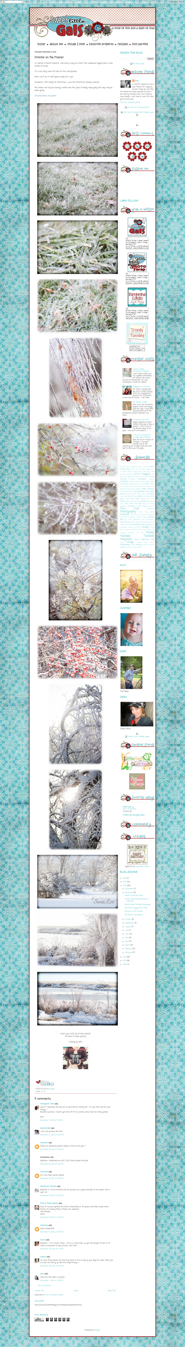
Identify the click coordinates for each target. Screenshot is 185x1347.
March (128, 945)
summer (137, 527)
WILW (145, 545)
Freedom (137, 489)
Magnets (143, 499)
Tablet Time (135, 529)
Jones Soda (123, 496)
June (127, 934)
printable (144, 515)
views (122, 542)
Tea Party (143, 529)
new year (138, 503)
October (128, 919)
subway (130, 527)
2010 (125, 960)
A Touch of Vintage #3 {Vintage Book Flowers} (142, 436)
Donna (43, 1240)
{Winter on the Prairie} (134, 911)
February (129, 948)
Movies (126, 504)
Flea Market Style (148, 486)
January (128, 952)
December (129, 889)
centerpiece (132, 479)
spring (147, 524)
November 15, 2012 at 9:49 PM (52, 1135)
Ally (128, 469)
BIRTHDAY (137, 474)
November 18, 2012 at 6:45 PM (52, 1195)
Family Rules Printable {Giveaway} (138, 904)
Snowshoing (128, 524)
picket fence (143, 512)
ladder (140, 496)
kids (136, 496)
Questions (131, 517)
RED (122, 519)
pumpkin (151, 515)
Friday (143, 489)
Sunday (145, 527)
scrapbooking (150, 520)
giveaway (140, 491)
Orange (152, 504)
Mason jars (124, 501)
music (131, 503)
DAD (147, 481)
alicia (42, 1274)
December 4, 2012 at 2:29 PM (51, 1280)
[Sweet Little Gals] (137, 343)
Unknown (44, 1143)
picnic (152, 512)
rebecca (43, 1257)
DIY (121, 484)
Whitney (138, 544)
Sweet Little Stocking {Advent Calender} (136, 900)
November (129, 892)
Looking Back (129, 499)
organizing (123, 506)
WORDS (139, 547)
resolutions (136, 520)
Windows (151, 545)
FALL (147, 484)
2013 (125, 882)
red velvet (128, 520)
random (138, 517)
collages (131, 481)
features (132, 486)
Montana (144, 501)
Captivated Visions (142, 866)
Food (133, 489)
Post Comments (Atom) (54, 1295)
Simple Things (145, 522)
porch (138, 515)
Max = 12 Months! (129, 809)
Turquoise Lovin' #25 (141, 419)
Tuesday (149, 536)
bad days (146, 471)
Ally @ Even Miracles (48, 1186)
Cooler (137, 481)
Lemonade (146, 496)
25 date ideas (124, 466)
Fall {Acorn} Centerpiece (134, 915)
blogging (146, 474)
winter (43, 1091)
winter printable (130, 547)
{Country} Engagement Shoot (136, 908)
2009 (125, 964)
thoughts (123, 533)
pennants (151, 506)
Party (145, 506)
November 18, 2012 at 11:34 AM (52, 1178)
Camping (123, 479)
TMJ (142, 533)
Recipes (151, 517)
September (129, 923)
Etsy (143, 484)
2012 (125, 885)
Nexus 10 (146, 504)
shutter (138, 522)
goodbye (147, 491)
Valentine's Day (147, 539)
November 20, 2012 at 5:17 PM (51, 1249)
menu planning (135, 501)
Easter (125, 484)
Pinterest (124, 514)
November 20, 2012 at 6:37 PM (52, 1266)
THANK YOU (150, 529)
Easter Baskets (134, 484)
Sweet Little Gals (125, 529)
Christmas (124, 481)
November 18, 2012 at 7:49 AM (52, 1149)
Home (76, 1290)
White (133, 545)
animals (132, 469)
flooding (122, 489)
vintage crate (142, 542)
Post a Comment (44, 1285)
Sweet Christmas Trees (134, 895)
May (127, 937)
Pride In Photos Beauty (49, 1203)
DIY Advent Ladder (140, 402)
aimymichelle (45, 1128)
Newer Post (39, 1290)
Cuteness (142, 481)
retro (143, 520)
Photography (128, 511)
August (128, 926)
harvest (128, 494)
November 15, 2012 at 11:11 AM (51, 1120)
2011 (124, 957)
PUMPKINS (123, 517)
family (152, 484)
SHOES (133, 522)
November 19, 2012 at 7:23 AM (52, 1217)
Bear (152, 471)
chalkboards (142, 479)
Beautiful (123, 474)
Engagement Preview (141, 386)
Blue (152, 474)
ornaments (132, 506)
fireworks (139, 486)
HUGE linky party (139, 494)
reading (144, 517)
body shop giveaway (127, 477)
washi (152, 542)
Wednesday (125, 544)
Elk (140, 484)
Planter (133, 515)
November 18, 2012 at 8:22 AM (52, 1164)
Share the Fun (125, 522)
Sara (137, 81)
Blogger (97, 1330)
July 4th (131, 496)
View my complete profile (130, 102)
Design (152, 481)
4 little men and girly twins (134, 815)
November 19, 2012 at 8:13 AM (51, 1232)
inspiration (150, 494)
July (127, 930)
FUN (135, 491)
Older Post (112, 1290)
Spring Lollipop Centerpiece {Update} (141, 370)
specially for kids (139, 524)
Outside (139, 506)
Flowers (128, 489)
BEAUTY (129, 474)
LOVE (137, 498)
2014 (125, 878)
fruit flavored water (126, 491)
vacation (137, 539)
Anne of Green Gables (143, 469)
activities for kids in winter (139, 466)
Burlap (152, 476)
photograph (150, 509)
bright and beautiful (142, 477)
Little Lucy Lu (128, 807)
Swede (152, 527)
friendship (150, 489)
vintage (130, 542)
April (127, 941)
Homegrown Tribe (47, 1104)
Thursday (131, 533)
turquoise (126, 539)
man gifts (150, 499)
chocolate (151, 479)
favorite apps (124, 486)
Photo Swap (129, 508)
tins (137, 533)
